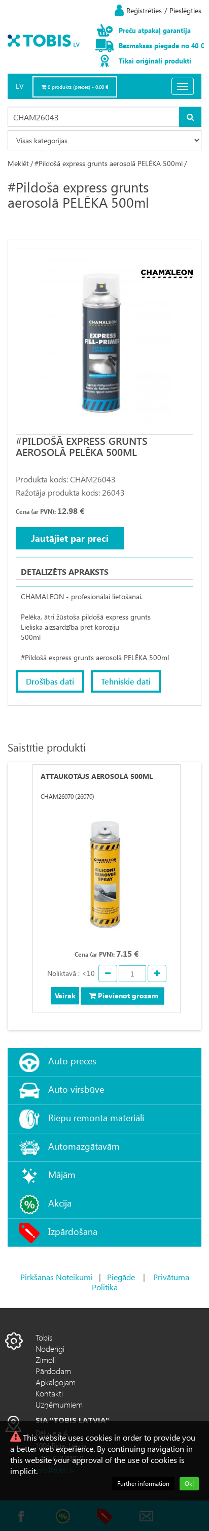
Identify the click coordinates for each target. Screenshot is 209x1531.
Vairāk (65, 995)
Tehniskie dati (126, 681)
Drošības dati (50, 681)
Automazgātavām (84, 1145)
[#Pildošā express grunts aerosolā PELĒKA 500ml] (104, 341)
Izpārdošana (72, 1231)
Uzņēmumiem (59, 1404)
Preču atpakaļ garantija (155, 30)
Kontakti (49, 1393)
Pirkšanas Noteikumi (56, 1277)
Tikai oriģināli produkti (155, 60)
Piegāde (121, 1277)
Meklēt (18, 163)
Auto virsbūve (76, 1089)
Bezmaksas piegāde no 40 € (161, 45)
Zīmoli (46, 1359)
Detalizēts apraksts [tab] (65, 571)
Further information (143, 1483)
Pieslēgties (185, 10)
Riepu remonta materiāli (96, 1117)
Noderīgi (50, 1348)
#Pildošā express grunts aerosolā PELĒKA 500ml (108, 163)
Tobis (44, 1337)
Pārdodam (53, 1370)
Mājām (62, 1174)
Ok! (189, 1483)
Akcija (60, 1202)
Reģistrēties (144, 10)
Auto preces (72, 1060)
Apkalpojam (56, 1382)
